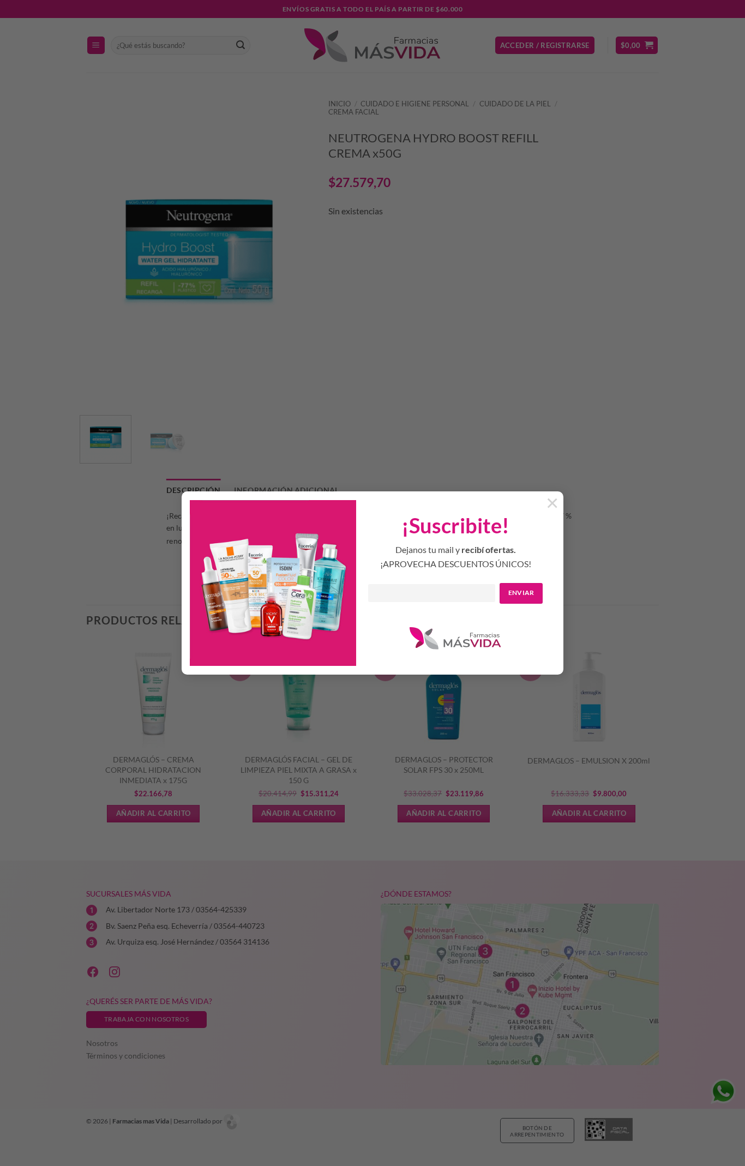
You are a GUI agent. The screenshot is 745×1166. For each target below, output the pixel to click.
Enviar (521, 592)
